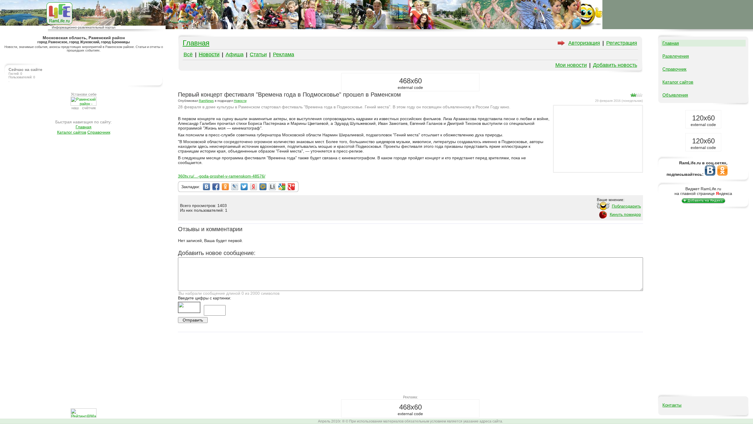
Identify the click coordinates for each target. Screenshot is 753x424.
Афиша (235, 54)
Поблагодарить (626, 206)
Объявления (675, 94)
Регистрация (621, 43)
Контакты (672, 405)
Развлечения (675, 56)
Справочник (98, 132)
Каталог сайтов (71, 132)
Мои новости (571, 65)
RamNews (206, 100)
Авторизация (584, 43)
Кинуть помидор (625, 214)
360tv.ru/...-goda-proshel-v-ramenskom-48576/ (221, 176)
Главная (83, 127)
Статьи (258, 54)
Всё (188, 54)
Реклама (283, 54)
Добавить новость (615, 65)
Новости (209, 54)
